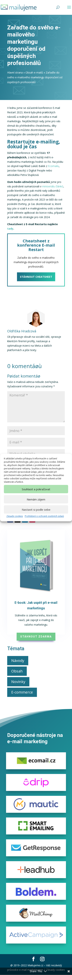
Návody (17, 660)
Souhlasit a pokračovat (36, 489)
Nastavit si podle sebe (36, 509)
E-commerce (22, 692)
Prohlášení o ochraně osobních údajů (44, 516)
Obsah (17, 671)
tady (10, 228)
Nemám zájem (36, 499)
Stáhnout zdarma (36, 636)
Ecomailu (53, 166)
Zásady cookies (14, 516)
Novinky (18, 681)
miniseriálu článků (52, 186)
